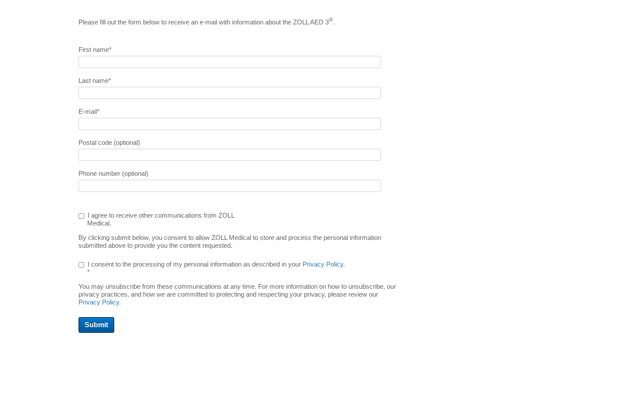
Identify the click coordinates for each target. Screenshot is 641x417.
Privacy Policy (323, 264)
